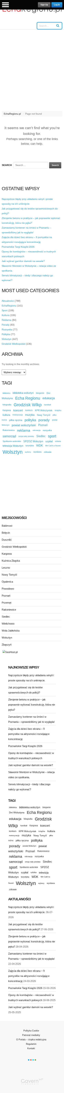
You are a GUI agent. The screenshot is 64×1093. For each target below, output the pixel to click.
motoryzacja (17, 415)
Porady (5, 324)
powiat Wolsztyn (29, 846)
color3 (33, 1060)
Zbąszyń (6, 644)
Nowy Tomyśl (43, 415)
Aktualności (8, 300)
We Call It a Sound (52, 446)
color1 (28, 1060)
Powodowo (8, 588)
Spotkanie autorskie (12, 441)
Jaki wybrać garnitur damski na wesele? (23, 261)
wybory (28, 452)
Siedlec (41, 436)
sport (52, 436)
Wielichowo (8, 623)
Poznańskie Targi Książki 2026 (18, 246)
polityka (30, 420)
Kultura (5, 315)
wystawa (37, 452)
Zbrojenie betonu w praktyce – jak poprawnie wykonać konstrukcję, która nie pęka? (31, 704)
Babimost (7, 525)
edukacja (48, 398)
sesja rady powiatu (26, 436)
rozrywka (47, 430)
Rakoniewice (9, 430)
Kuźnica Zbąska (11, 560)
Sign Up (44, 5)
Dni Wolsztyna (16, 812)
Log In (57, 5)
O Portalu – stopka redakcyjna (31, 1039)
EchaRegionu (9, 305)
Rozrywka (7, 329)
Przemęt (6, 602)
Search (7, 165)
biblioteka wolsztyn (23, 393)
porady (44, 420)
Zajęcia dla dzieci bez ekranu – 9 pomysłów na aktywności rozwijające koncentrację (28, 733)
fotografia (7, 405)
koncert (18, 410)
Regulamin (31, 1044)
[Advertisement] (32, 72)
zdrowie (47, 452)
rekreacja (36, 430)
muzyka (29, 414)
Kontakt (31, 1048)
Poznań (43, 425)
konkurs (29, 410)
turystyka (30, 445)
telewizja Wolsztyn (13, 445)
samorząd (9, 436)
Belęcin (6, 532)
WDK (39, 445)
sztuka (58, 441)
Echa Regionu (27, 398)
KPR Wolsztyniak (43, 410)
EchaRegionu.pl (12, 113)
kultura (6, 414)
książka (58, 410)
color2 (31, 1060)
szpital (49, 441)
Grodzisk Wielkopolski (13, 343)
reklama (23, 430)
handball (47, 405)
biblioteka (6, 393)
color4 (35, 1060)
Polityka (6, 334)
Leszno (6, 567)
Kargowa (7, 410)
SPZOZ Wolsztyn (33, 441)
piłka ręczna (15, 420)
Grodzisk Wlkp (28, 404)
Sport (5, 310)
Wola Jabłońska (10, 630)
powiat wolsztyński (24, 425)
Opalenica (7, 581)
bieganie (40, 393)
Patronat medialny (31, 1035)
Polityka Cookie (31, 1030)
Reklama (6, 320)
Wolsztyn (6, 339)
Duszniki (6, 539)
